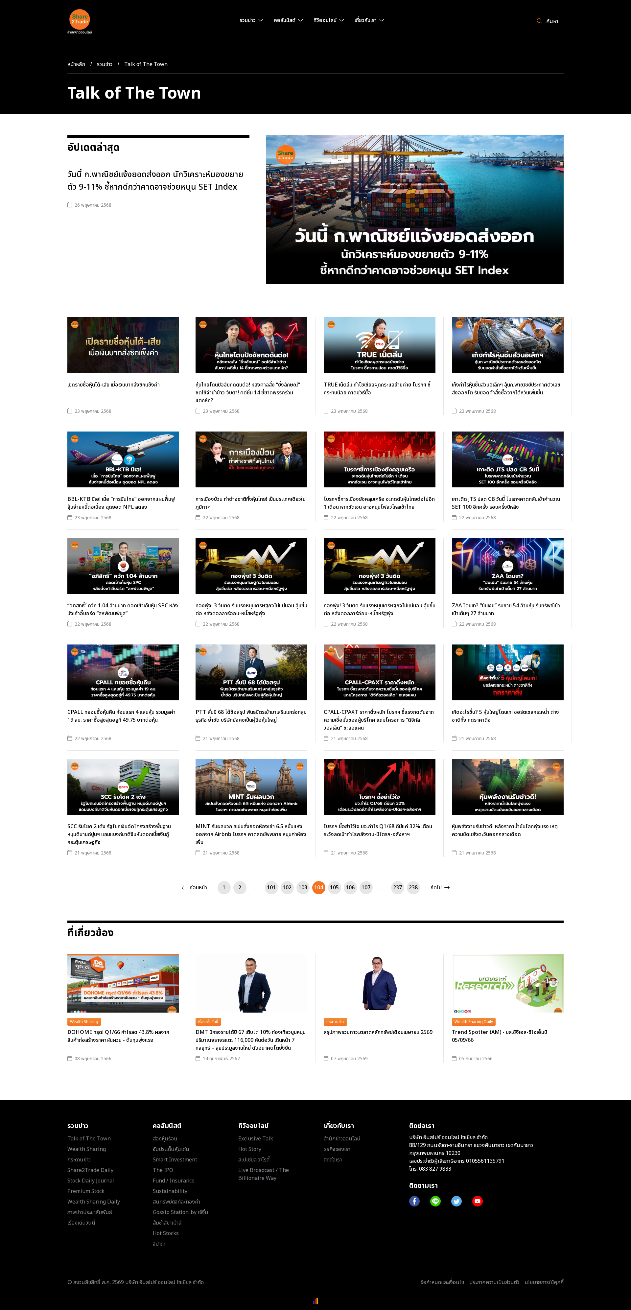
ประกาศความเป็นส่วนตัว (494, 1282)
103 (302, 888)
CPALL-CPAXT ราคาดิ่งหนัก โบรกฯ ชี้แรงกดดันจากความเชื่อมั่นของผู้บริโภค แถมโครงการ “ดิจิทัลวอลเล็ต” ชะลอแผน (379, 720)
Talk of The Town (146, 64)
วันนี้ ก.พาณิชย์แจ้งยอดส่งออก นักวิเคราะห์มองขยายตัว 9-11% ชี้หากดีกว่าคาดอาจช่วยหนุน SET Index (155, 181)
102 (287, 888)
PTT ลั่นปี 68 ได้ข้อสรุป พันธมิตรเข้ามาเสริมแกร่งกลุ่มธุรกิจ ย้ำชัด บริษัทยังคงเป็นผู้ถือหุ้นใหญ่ (251, 716)
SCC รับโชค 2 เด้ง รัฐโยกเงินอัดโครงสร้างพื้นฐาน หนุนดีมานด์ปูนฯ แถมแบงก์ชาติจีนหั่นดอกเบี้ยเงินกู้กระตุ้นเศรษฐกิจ (119, 834)
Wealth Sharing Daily (474, 1022)
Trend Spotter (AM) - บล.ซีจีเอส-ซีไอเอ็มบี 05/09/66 (499, 1036)
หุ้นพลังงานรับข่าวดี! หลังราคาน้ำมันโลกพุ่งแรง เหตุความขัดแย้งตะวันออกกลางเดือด (505, 830)
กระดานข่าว (335, 1022)
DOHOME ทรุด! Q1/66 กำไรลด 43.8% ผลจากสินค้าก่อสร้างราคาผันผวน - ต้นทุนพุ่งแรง (118, 1036)
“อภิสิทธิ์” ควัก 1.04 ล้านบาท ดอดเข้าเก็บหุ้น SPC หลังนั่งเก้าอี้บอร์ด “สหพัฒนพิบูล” (122, 610)
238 (413, 888)
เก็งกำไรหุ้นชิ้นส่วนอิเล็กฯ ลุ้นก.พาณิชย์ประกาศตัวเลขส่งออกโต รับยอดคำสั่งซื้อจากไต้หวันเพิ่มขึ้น (506, 389)
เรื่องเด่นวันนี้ (208, 1022)
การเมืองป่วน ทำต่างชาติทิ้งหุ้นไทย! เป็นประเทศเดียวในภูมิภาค (251, 503)
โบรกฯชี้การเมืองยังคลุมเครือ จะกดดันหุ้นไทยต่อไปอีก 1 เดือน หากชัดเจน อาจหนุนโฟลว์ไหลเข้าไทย (379, 503)
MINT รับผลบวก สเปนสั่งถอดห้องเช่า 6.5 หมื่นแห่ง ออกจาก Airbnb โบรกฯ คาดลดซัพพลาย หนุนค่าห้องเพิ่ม (251, 834)
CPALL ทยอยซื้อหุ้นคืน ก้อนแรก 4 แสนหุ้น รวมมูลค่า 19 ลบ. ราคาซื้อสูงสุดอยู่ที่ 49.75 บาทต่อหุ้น (121, 716)
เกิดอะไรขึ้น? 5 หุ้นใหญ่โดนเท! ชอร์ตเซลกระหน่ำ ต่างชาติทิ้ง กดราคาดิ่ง (505, 716)
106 (350, 888)
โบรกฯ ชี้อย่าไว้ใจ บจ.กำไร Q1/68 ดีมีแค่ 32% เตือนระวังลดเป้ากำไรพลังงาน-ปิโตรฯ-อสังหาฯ (378, 830)
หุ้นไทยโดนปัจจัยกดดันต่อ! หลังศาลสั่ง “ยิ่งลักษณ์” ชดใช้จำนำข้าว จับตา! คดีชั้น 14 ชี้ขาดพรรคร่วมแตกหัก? (248, 393)
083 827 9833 (435, 1169)
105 (334, 888)
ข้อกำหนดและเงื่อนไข (442, 1282)
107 (366, 888)
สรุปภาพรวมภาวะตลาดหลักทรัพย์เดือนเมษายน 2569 (378, 1032)
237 (397, 888)
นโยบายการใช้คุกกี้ (544, 1282)
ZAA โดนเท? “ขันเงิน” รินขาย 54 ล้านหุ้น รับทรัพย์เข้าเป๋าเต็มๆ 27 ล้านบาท (506, 610)
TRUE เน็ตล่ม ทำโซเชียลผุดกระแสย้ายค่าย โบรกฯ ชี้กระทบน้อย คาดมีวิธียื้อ (377, 389)
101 (271, 888)
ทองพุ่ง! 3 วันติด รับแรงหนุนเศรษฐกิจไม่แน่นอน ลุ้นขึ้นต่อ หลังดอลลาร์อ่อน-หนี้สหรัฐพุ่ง (251, 610)
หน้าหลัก (76, 64)
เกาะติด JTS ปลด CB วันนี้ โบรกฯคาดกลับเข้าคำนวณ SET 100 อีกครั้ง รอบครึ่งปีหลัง (506, 503)
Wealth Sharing (84, 1022)
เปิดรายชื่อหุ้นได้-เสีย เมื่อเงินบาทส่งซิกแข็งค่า (113, 385)
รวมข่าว (104, 64)
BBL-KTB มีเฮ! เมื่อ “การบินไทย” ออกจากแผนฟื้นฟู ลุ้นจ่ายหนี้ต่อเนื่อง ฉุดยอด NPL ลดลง (121, 503)
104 (318, 888)
